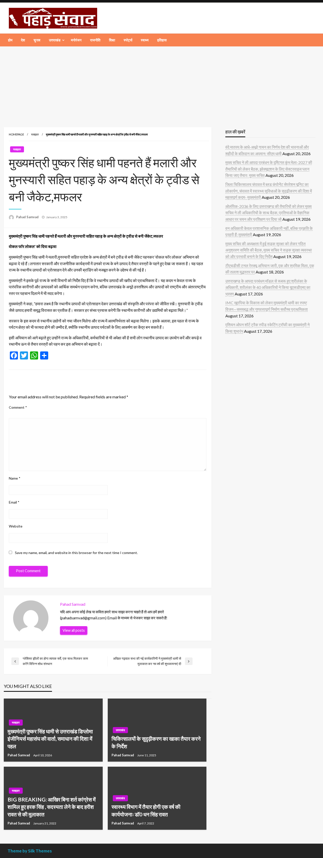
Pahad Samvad (27, 217)
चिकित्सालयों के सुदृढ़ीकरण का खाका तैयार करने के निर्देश (156, 742)
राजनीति (95, 40)
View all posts (74, 630)
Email (14, 502)
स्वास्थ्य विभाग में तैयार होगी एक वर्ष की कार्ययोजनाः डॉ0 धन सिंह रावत (146, 810)
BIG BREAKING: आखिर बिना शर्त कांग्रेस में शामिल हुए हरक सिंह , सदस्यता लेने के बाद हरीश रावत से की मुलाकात (52, 806)
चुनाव (37, 40)
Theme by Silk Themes (30, 850)
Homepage (16, 134)
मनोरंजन (76, 40)
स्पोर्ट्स (128, 40)
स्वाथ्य (145, 40)
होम (10, 40)
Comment (18, 407)
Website (15, 526)
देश (23, 40)
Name (14, 478)
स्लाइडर (35, 134)
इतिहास (162, 40)
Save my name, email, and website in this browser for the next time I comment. (76, 552)
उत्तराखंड (55, 40)
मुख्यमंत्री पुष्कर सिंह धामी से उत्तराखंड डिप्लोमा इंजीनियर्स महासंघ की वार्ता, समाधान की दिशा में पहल (50, 738)
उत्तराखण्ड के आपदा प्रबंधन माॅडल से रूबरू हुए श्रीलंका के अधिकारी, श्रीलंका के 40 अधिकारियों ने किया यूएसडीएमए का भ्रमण (267, 287)
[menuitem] (10, 40)
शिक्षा (112, 40)
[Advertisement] (161, 84)
